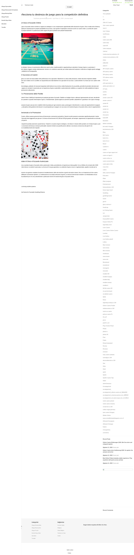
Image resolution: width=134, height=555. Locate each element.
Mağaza (59, 527)
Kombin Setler (61, 525)
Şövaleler (34, 535)
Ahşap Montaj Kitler (36, 525)
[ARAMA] (107, 2)
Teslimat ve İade (62, 533)
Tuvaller (34, 538)
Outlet (59, 535)
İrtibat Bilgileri (61, 530)
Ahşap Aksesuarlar (36, 527)
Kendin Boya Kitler (36, 533)
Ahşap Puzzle (35, 530)
